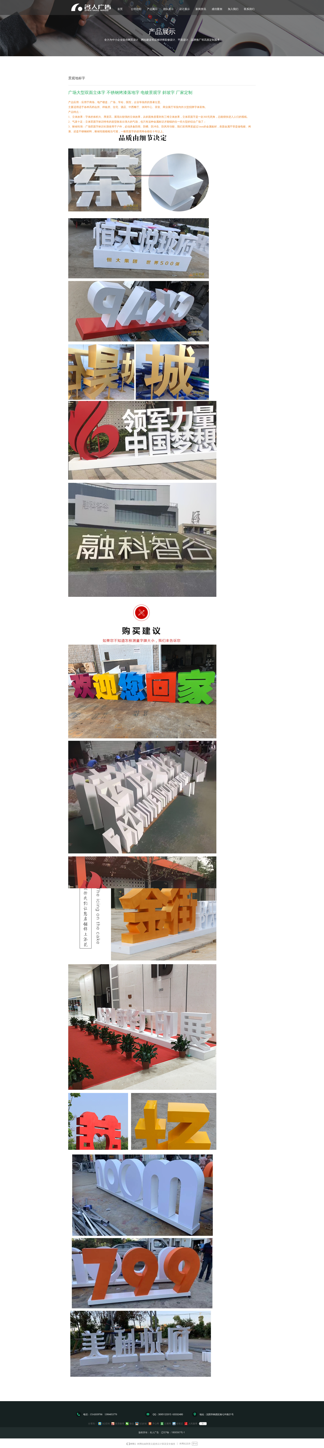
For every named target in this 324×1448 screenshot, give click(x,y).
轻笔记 (179, 1423)
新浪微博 (119, 1423)
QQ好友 (143, 1423)
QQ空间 (106, 1423)
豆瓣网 (167, 1423)
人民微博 (192, 1423)
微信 (131, 1423)
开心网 (155, 1423)
